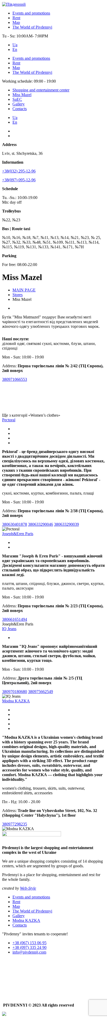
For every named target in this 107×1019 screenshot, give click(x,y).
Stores (17, 294)
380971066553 (14, 379)
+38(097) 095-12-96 (19, 180)
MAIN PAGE (24, 290)
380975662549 (40, 691)
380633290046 (40, 524)
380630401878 (14, 524)
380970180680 (14, 691)
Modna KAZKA (16, 701)
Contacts (19, 108)
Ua (14, 45)
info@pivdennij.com (29, 952)
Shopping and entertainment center (40, 90)
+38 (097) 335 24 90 (29, 947)
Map (16, 22)
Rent (16, 18)
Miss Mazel (21, 94)
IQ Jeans (9, 629)
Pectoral (8, 420)
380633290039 (66, 524)
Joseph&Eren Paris (17, 533)
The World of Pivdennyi (32, 27)
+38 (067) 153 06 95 (29, 943)
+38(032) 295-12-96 (19, 171)
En (14, 49)
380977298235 (14, 824)
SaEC (17, 99)
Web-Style (28, 888)
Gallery (18, 104)
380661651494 (14, 619)
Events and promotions (31, 13)
